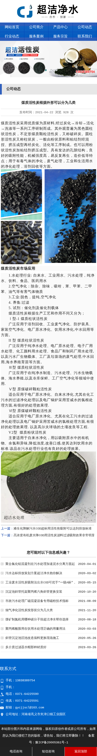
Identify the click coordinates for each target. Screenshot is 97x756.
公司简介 (36, 27)
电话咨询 (16, 751)
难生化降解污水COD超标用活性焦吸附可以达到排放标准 (53, 528)
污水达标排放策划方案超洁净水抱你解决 (33, 573)
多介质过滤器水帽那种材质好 (25, 647)
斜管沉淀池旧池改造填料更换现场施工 (32, 638)
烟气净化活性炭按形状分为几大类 (29, 610)
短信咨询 (48, 751)
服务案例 (36, 37)
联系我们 (85, 37)
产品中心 (60, 27)
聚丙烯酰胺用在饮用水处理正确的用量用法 (35, 629)
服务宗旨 (60, 37)
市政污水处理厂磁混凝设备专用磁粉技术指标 (37, 601)
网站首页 (12, 27)
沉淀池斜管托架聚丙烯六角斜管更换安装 (33, 592)
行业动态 (12, 37)
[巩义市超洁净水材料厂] (48, 19)
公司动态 (85, 27)
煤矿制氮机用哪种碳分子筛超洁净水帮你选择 (37, 619)
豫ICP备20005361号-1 (51, 742)
